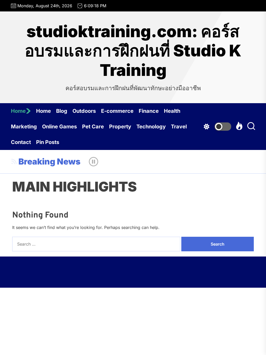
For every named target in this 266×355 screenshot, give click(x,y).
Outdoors (84, 111)
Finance (149, 111)
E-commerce (117, 111)
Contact (21, 142)
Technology (151, 126)
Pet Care (93, 126)
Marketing (24, 126)
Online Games (59, 126)
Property (120, 126)
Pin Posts (47, 142)
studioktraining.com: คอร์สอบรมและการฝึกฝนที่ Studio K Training (133, 51)
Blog (61, 111)
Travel (179, 126)
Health (172, 111)
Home (18, 111)
